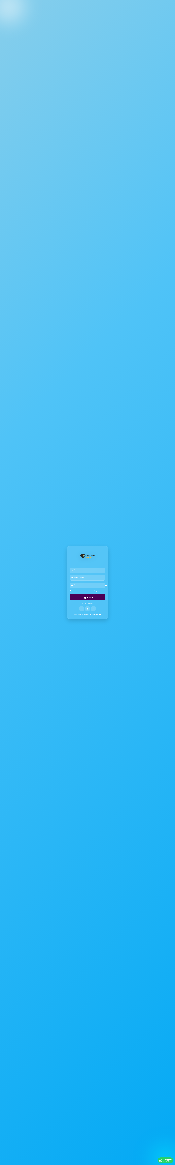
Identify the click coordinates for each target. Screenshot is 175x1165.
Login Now (87, 597)
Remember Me (75, 591)
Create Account (95, 614)
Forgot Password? (99, 591)
